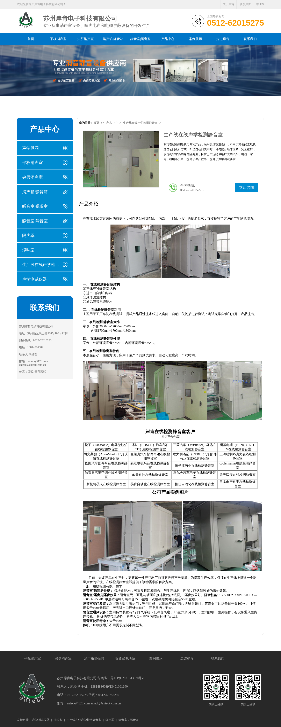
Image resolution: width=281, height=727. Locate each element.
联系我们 (217, 658)
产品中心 (112, 122)
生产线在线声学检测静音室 (40, 264)
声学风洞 (30, 148)
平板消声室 (32, 162)
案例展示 (156, 658)
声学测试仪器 (34, 279)
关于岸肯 (228, 4)
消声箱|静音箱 (35, 191)
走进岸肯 (186, 658)
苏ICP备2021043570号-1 (127, 678)
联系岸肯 (245, 4)
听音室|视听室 (35, 206)
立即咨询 (246, 188)
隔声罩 (28, 235)
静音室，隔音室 (128, 719)
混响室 (28, 250)
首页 (96, 122)
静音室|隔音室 (35, 221)
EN (262, 4)
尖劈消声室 (32, 177)
